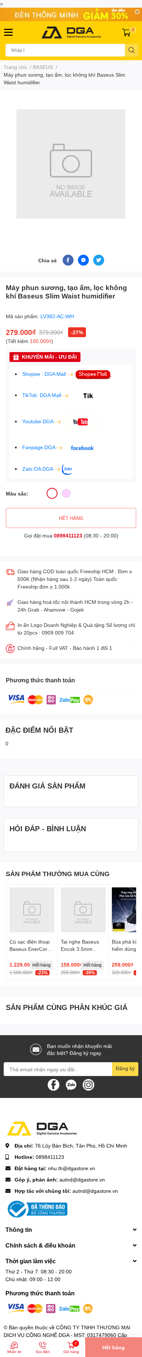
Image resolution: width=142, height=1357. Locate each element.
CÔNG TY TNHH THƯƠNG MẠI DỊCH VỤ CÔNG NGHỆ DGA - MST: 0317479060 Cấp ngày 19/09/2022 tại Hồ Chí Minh (67, 1335)
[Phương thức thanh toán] (50, 699)
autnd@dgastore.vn (82, 1179)
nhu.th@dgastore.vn (71, 1168)
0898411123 (68, 535)
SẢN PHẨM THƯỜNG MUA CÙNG (58, 874)
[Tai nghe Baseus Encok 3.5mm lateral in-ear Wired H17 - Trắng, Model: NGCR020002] (83, 910)
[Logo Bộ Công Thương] (36, 1209)
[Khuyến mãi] (71, 14)
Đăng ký (125, 1068)
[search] (131, 50)
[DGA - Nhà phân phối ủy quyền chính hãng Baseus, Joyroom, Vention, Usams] (71, 32)
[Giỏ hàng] (126, 32)
